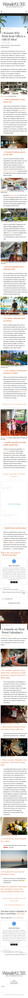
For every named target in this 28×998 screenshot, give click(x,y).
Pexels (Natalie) (9, 667)
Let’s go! (21, 913)
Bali (9, 542)
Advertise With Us (14, 983)
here (11, 548)
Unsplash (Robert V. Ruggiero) (12, 868)
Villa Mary (3, 148)
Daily (3, 28)
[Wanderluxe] (14, 5)
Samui (14, 542)
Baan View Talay (4, 437)
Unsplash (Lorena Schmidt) (12, 835)
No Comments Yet (8, 598)
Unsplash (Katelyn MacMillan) (12, 723)
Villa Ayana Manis (4, 96)
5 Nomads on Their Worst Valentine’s (13, 630)
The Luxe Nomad (6, 42)
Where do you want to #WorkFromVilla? (10, 553)
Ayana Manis (21, 110)
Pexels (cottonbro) (10, 756)
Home (14, 980)
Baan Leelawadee (5, 191)
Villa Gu (2, 221)
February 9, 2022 (20, 905)
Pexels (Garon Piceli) (17, 918)
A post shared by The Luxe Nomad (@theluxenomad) (14, 523)
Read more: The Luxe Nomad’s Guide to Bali (14, 404)
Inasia (2, 315)
